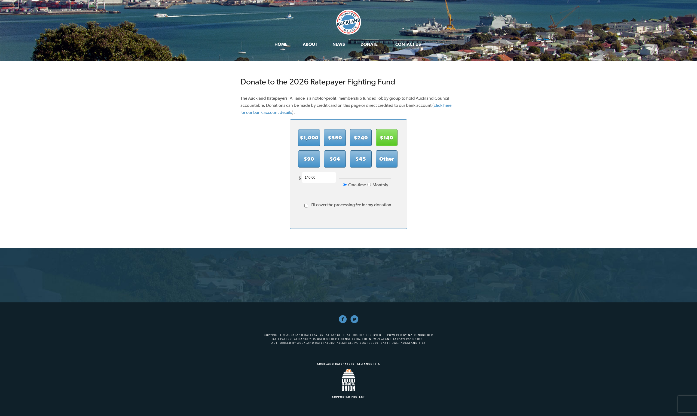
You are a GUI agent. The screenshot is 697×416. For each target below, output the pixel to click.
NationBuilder (420, 334)
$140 (386, 138)
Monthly (380, 184)
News (338, 44)
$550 (335, 138)
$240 (361, 138)
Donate (369, 44)
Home (281, 44)
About (310, 44)
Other (386, 159)
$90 (309, 159)
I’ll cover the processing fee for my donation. (352, 204)
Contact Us (408, 44)
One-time (357, 184)
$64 (334, 159)
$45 (360, 159)
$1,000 (309, 138)
